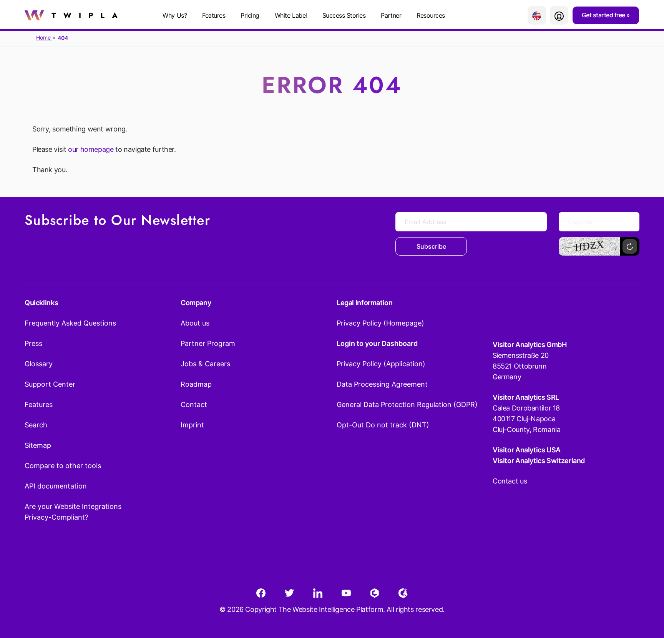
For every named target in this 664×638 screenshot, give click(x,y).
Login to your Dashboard (377, 343)
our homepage (90, 149)
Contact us (510, 481)
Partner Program (208, 343)
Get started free (604, 15)
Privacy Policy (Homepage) (380, 323)
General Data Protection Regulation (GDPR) (407, 404)
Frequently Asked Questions (70, 323)
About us (195, 323)
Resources (431, 15)
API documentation (56, 486)
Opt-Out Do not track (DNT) (383, 425)
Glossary (39, 364)
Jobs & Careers (205, 364)
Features (213, 15)
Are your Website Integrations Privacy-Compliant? (73, 511)
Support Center (50, 384)
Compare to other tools (63, 466)
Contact (194, 404)
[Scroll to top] (644, 594)
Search (36, 425)
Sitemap (38, 445)
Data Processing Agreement (382, 384)
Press (33, 343)
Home (44, 37)
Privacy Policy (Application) (381, 364)
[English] (537, 15)
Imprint (192, 425)
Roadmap (196, 384)
